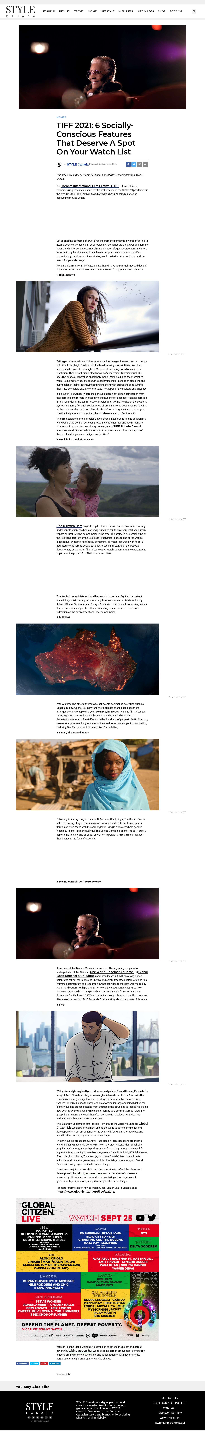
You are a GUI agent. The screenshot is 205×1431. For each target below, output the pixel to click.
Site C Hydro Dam (69, 526)
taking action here (89, 1173)
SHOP (162, 11)
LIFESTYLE (107, 11)
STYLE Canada (78, 164)
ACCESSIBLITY (170, 1418)
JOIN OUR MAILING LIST (170, 1403)
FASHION (49, 11)
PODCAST (176, 11)
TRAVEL (79, 11)
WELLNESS (126, 11)
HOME (92, 11)
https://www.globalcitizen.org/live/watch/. (85, 1191)
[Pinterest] (33, 1417)
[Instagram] (29, 1417)
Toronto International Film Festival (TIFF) (90, 186)
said (71, 430)
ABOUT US (170, 1398)
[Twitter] (42, 1417)
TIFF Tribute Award (127, 426)
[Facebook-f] (37, 1417)
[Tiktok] (50, 1417)
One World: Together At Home (112, 972)
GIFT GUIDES (145, 11)
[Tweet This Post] (133, 164)
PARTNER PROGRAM (170, 1423)
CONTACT (170, 1408)
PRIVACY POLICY (170, 1413)
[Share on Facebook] (128, 164)
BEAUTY (64, 11)
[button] (194, 11)
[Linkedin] (46, 1417)
